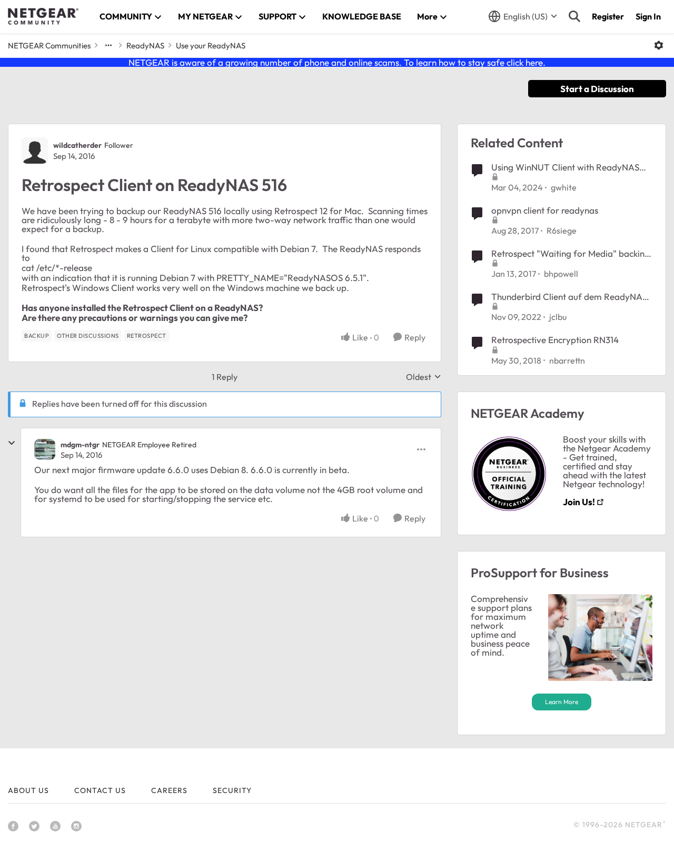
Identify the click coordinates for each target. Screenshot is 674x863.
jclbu (558, 317)
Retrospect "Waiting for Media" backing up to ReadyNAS (570, 253)
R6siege (562, 230)
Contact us (100, 790)
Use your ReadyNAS (210, 46)
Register (608, 16)
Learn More (561, 702)
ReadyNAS (145, 46)
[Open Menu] (658, 45)
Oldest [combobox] (423, 377)
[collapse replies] (11, 443)
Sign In (648, 16)
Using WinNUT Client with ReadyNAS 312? (565, 167)
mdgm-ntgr (80, 444)
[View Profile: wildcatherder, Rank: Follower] (35, 150)
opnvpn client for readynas (544, 210)
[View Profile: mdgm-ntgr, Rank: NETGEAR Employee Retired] (44, 449)
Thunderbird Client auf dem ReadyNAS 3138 (569, 297)
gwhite (564, 187)
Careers (169, 790)
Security (232, 790)
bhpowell (561, 273)
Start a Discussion (597, 88)
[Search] (574, 16)
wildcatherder (77, 145)
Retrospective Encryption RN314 (555, 339)
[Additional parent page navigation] (108, 45)
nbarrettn (567, 360)
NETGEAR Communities (49, 46)
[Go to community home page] (43, 16)
